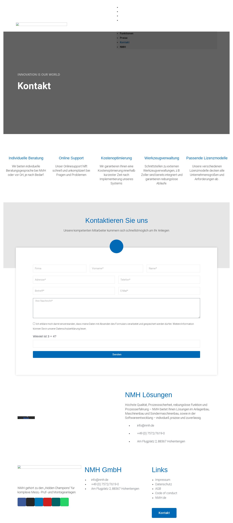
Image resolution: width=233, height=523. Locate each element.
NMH (123, 20)
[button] (166, 29)
